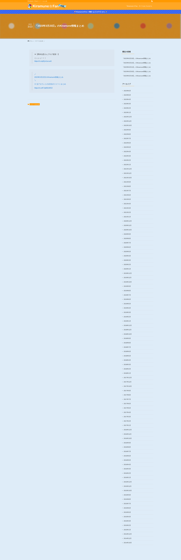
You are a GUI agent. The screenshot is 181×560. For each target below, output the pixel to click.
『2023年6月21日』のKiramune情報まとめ (136, 67)
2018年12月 (128, 325)
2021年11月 (127, 173)
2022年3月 (127, 156)
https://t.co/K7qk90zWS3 (43, 88)
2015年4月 (127, 516)
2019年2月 (127, 317)
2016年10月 (128, 438)
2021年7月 (127, 190)
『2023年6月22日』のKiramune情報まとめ (136, 63)
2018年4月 (127, 360)
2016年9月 (127, 443)
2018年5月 (127, 356)
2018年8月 (127, 343)
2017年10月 (128, 386)
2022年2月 (127, 160)
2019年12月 (128, 273)
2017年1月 (127, 425)
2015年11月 (127, 486)
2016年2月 (127, 473)
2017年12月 (128, 377)
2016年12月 (128, 430)
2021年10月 (128, 177)
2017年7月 (127, 399)
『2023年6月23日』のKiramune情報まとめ (136, 58)
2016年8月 (127, 447)
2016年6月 (127, 456)
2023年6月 (127, 91)
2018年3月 (127, 364)
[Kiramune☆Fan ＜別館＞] (47, 6)
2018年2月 (127, 369)
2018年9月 (127, 338)
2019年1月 (127, 321)
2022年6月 (127, 143)
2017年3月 (127, 416)
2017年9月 (127, 390)
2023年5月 (127, 95)
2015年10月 (128, 490)
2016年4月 (127, 464)
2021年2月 (127, 212)
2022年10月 (128, 125)
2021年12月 (128, 169)
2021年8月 (127, 186)
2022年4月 (127, 151)
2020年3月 (127, 260)
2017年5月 (127, 408)
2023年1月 (127, 112)
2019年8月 (127, 290)
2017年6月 (127, 403)
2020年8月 (127, 238)
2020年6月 (127, 247)
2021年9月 (127, 182)
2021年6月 (127, 195)
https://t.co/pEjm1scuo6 (43, 61)
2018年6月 (127, 351)
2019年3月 (127, 312)
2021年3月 (127, 208)
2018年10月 (128, 334)
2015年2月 (127, 525)
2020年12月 (128, 221)
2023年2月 (127, 108)
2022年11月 (127, 121)
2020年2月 (127, 264)
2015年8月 (127, 499)
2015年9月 (127, 495)
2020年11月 (127, 225)
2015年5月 (127, 512)
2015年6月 (127, 508)
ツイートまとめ (34, 104)
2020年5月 (127, 251)
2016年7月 (127, 451)
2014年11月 (127, 538)
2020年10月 (128, 230)
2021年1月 (127, 217)
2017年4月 (127, 412)
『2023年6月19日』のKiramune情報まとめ (136, 76)
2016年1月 (127, 477)
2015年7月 (127, 503)
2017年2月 (127, 421)
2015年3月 (127, 521)
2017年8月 (127, 395)
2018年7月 (127, 347)
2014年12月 (128, 534)
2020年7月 (127, 243)
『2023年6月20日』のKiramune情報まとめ (136, 71)
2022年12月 (128, 117)
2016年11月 (127, 434)
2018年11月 (127, 330)
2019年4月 (127, 308)
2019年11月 (127, 277)
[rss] (152, 1)
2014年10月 (128, 542)
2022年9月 (127, 130)
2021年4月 (127, 204)
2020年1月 (127, 269)
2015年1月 (127, 530)
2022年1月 (127, 164)
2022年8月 (127, 134)
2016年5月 (127, 460)
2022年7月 (127, 138)
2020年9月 (127, 234)
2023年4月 (127, 99)
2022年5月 (127, 147)
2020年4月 (127, 256)
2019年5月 (127, 304)
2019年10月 (128, 282)
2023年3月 (127, 103)
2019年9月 (127, 286)
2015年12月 (128, 482)
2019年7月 (127, 295)
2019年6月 (127, 299)
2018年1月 (127, 373)
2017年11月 (127, 382)
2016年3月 (127, 469)
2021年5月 (127, 199)
